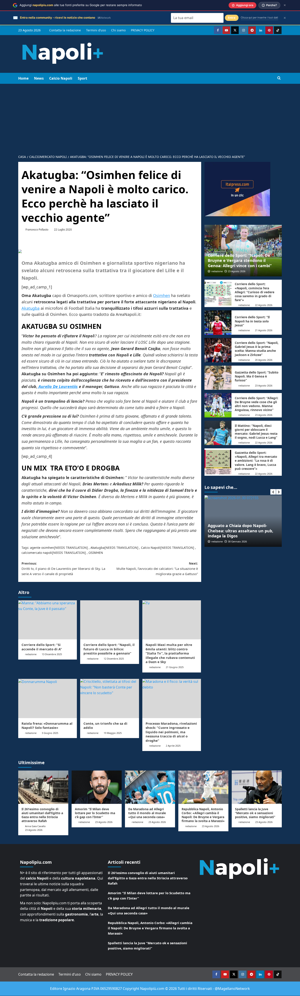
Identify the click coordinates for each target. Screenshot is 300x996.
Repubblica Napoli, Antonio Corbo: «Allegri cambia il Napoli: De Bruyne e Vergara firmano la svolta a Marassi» (203, 815)
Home (23, 78)
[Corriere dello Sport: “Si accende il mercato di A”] (47, 619)
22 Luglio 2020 (63, 229)
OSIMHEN (96, 553)
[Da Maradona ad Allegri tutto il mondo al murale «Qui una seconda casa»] (150, 787)
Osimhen (161, 295)
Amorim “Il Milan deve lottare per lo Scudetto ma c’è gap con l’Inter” (95, 813)
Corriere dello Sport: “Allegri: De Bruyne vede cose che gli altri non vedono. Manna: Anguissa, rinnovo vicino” (256, 404)
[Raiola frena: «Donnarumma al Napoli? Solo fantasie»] (47, 698)
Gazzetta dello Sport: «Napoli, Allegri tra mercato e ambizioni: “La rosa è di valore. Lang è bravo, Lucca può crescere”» (256, 461)
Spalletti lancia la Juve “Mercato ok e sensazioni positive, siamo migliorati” (255, 813)
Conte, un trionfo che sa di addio (105, 725)
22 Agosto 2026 (263, 305)
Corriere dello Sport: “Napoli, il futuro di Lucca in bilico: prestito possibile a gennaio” (109, 648)
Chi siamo (118, 30)
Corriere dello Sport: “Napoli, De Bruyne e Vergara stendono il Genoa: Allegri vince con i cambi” (240, 260)
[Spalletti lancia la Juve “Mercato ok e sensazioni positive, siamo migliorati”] (257, 787)
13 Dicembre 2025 (52, 654)
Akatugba (31, 308)
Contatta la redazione (65, 30)
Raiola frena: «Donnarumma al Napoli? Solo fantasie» (47, 725)
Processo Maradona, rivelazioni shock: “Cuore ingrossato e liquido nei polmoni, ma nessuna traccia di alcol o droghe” (171, 732)
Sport (82, 78)
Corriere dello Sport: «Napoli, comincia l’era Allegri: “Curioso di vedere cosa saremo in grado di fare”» (254, 292)
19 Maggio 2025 (113, 733)
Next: (157, 568)
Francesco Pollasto (36, 229)
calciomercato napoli (37, 553)
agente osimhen (42, 547)
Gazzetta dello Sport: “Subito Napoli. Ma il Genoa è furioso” (256, 376)
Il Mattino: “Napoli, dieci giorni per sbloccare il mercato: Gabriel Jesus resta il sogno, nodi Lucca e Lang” (256, 432)
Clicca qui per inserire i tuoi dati (259, 17)
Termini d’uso (96, 30)
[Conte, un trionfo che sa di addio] (109, 698)
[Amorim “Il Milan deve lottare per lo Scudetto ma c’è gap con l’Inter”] (97, 787)
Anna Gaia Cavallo (35, 826)
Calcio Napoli (60, 78)
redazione (30, 654)
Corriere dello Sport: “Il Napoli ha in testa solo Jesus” (252, 321)
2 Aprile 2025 (173, 745)
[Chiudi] (284, 5)
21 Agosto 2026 (263, 330)
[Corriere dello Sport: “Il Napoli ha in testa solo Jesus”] (217, 322)
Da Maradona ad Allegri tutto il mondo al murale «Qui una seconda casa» (147, 813)
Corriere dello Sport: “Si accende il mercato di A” (42, 646)
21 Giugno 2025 (175, 667)
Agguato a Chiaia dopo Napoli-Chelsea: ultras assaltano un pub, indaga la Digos (240, 530)
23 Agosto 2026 (236, 271)
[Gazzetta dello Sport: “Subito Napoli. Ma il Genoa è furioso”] (217, 378)
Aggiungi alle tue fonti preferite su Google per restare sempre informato (81, 5)
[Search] (279, 78)
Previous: (63, 568)
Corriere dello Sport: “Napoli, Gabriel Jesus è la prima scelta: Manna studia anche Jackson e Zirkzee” (256, 349)
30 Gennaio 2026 (237, 541)
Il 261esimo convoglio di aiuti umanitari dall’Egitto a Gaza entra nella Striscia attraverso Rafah (42, 815)
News (39, 78)
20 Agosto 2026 (263, 359)
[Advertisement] (150, 116)
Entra (231, 18)
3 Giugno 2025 (50, 733)
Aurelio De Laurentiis (57, 386)
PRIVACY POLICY (142, 30)
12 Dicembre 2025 (114, 658)
